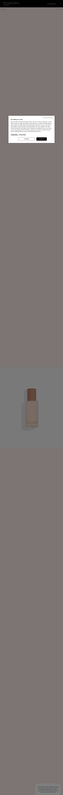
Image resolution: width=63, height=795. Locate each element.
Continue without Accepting (48, 117)
